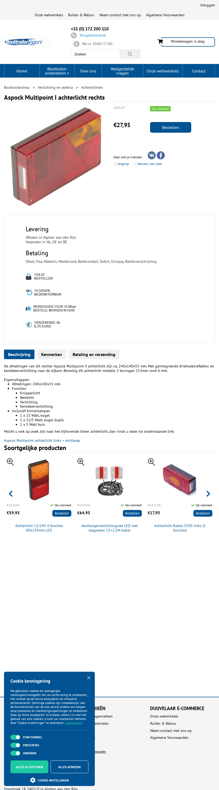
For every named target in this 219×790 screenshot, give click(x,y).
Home (21, 71)
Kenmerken (51, 354)
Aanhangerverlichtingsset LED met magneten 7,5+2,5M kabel (109, 528)
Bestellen (170, 127)
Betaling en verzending (94, 354)
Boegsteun (85, 745)
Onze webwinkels (49, 15)
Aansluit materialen (93, 723)
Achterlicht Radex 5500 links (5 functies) (180, 528)
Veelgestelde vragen (122, 71)
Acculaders (85, 730)
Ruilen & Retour (81, 15)
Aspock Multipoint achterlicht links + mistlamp (42, 440)
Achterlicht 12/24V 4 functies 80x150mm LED (39, 528)
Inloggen (207, 5)
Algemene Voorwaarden (165, 15)
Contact (199, 71)
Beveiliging (86, 737)
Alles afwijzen (69, 767)
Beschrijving (19, 354)
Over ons (88, 71)
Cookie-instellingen (53, 780)
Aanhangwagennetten (95, 716)
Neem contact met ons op (120, 15)
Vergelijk (123, 164)
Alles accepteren (29, 767)
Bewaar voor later (150, 164)
